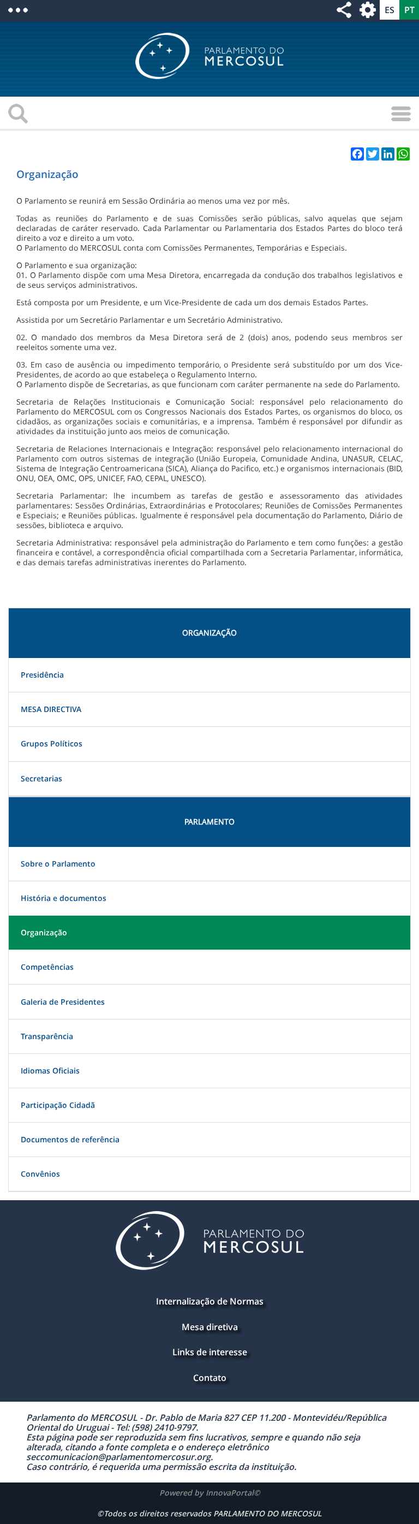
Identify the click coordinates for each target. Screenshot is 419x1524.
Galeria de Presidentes (63, 1002)
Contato (209, 1378)
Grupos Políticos (51, 743)
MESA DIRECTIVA (51, 709)
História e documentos (63, 898)
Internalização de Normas (210, 1301)
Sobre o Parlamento (58, 863)
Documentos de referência (70, 1139)
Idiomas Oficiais (50, 1070)
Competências (47, 967)
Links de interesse (209, 1352)
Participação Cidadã (58, 1105)
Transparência (47, 1036)
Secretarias (41, 778)
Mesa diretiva (210, 1327)
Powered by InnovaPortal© (209, 1492)
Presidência (42, 674)
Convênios (40, 1174)
